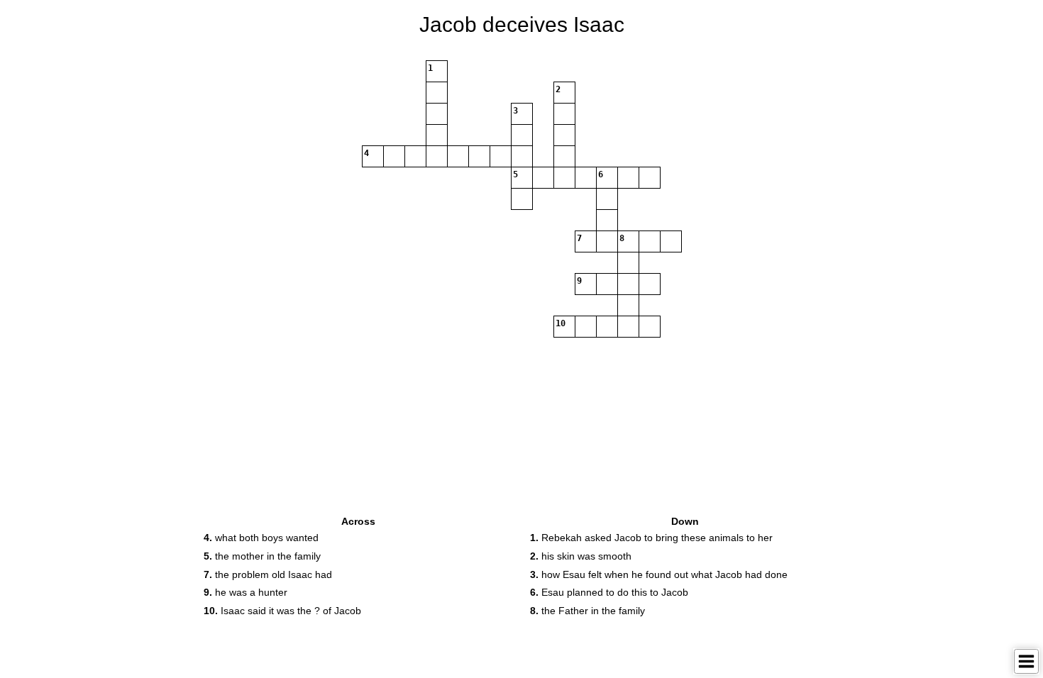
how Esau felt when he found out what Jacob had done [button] (659, 574)
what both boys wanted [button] (261, 537)
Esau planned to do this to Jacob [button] (609, 592)
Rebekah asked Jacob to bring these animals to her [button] (651, 537)
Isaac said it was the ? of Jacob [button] (282, 610)
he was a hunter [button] (245, 592)
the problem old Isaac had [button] (268, 574)
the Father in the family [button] (587, 610)
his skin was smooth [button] (580, 556)
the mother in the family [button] (262, 556)
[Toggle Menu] (1026, 661)
